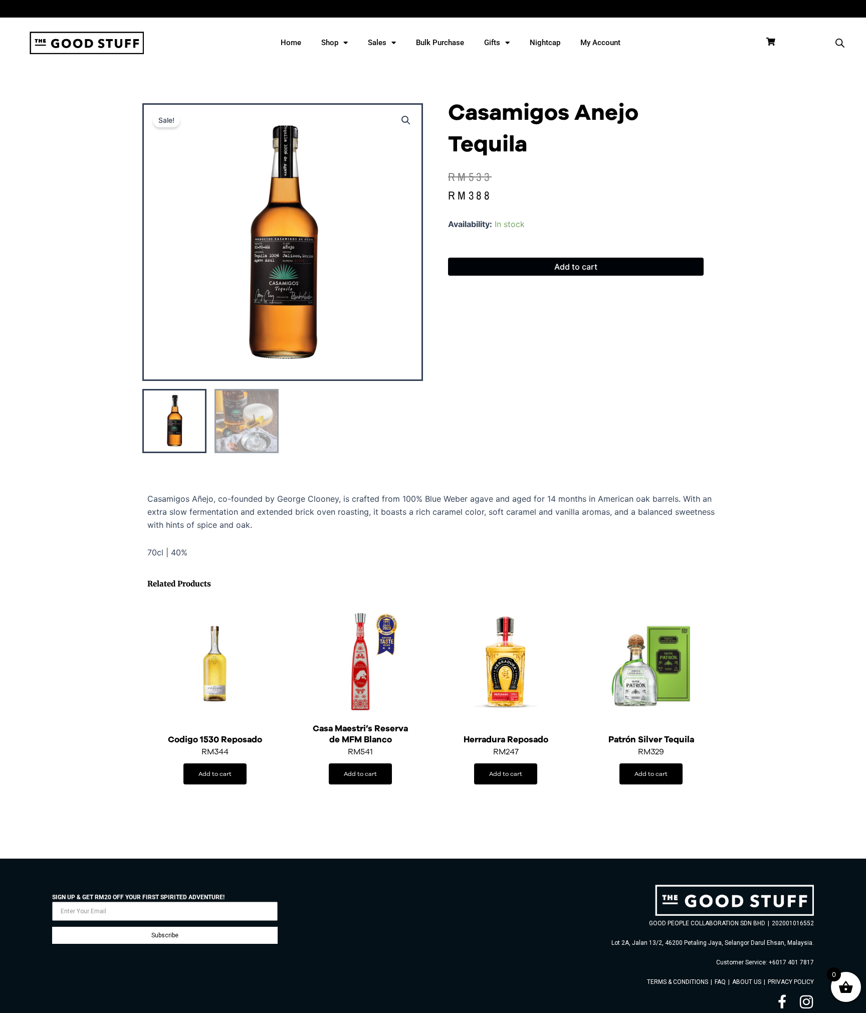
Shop (329, 42)
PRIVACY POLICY (791, 981)
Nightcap (545, 42)
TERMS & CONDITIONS (677, 981)
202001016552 (793, 923)
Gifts (492, 42)
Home (291, 42)
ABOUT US (746, 981)
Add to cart (575, 267)
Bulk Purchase (440, 42)
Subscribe (164, 935)
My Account (600, 42)
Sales (377, 42)
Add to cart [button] (215, 773)
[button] (406, 120)
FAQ (720, 981)
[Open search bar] (840, 43)
